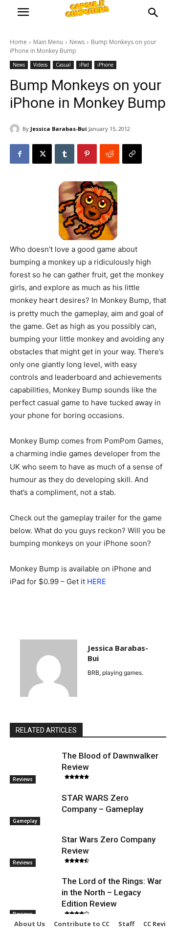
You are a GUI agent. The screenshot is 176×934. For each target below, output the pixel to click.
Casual (63, 64)
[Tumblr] (64, 154)
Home (18, 42)
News (77, 42)
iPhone (105, 64)
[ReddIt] (109, 154)
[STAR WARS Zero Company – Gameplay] (33, 808)
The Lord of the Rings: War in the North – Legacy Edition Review (112, 892)
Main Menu (48, 42)
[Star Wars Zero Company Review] (33, 850)
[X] (42, 154)
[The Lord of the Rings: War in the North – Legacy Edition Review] (33, 892)
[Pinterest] (87, 154)
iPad (84, 64)
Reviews (23, 779)
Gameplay (25, 820)
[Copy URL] (132, 154)
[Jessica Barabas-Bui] (16, 129)
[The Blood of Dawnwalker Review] (33, 766)
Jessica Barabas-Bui (58, 128)
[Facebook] (19, 154)
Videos (40, 64)
